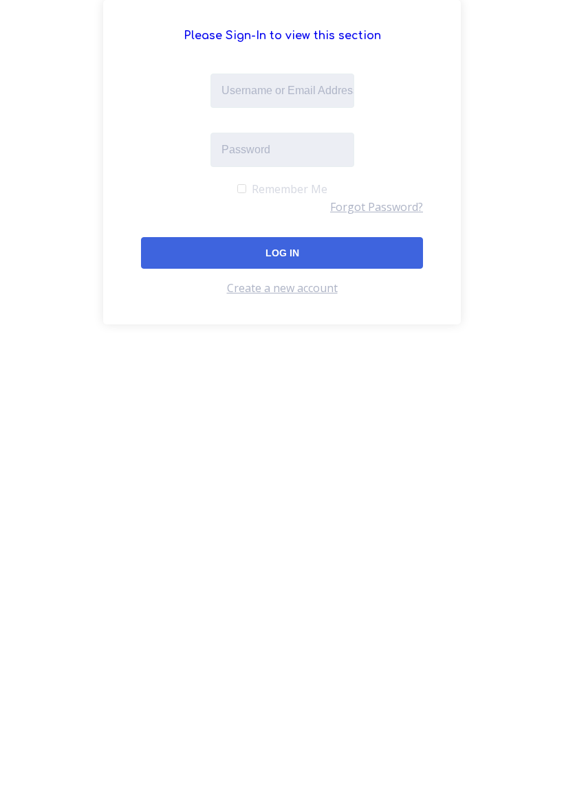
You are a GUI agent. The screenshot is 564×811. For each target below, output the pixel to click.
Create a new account (282, 288)
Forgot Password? (376, 206)
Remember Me (288, 189)
